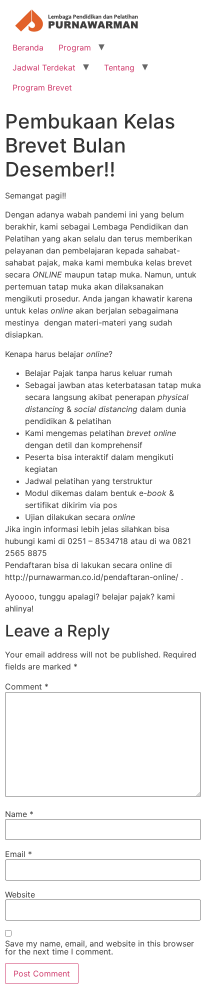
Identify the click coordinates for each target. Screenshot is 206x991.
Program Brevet (42, 87)
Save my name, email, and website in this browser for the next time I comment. (99, 948)
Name (19, 814)
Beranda (28, 47)
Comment (26, 686)
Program (74, 47)
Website (20, 894)
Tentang (119, 67)
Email (18, 854)
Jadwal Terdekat (44, 67)
